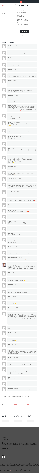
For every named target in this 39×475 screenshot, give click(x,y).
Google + (23, 35)
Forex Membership (24, 27)
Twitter (20, 35)
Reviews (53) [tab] (4, 39)
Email (25, 35)
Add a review (31, 7)
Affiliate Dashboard (5, 439)
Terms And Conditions (13, 470)
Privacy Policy (4, 433)
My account (4, 437)
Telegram (4, 457)
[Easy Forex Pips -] (4, 1)
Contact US (4, 435)
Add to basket (25, 31)
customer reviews (25, 7)
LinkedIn (22, 35)
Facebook (18, 35)
